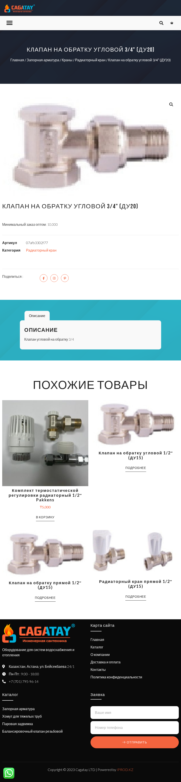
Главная (17, 60)
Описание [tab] (37, 316)
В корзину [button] (45, 517)
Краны (67, 60)
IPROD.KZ (125, 769)
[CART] (172, 23)
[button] (9, 23)
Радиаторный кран (90, 60)
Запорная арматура (43, 60)
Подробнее (135, 468)
